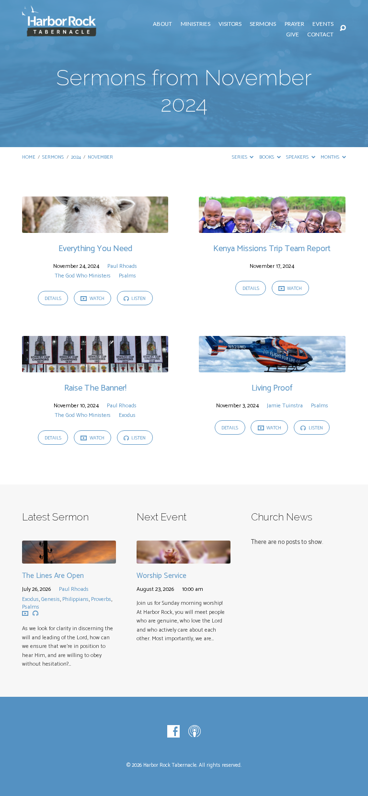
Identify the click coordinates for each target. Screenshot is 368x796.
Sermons (263, 24)
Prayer (294, 24)
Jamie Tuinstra (285, 405)
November (100, 157)
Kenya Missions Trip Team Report (272, 249)
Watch (96, 298)
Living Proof (272, 388)
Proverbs (101, 599)
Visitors (230, 24)
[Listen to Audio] (35, 613)
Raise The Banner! (95, 388)
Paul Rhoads (122, 266)
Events (323, 24)
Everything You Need (95, 249)
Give (292, 34)
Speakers (298, 157)
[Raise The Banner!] (95, 367)
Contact (320, 34)
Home (28, 157)
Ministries (195, 24)
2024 (76, 157)
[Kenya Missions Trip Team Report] (272, 227)
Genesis (50, 599)
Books (267, 157)
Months (330, 157)
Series (240, 157)
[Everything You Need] (95, 227)
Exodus (127, 415)
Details (53, 298)
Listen (138, 298)
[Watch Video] (25, 614)
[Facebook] (173, 732)
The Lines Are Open (53, 576)
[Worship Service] (183, 558)
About (162, 24)
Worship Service (161, 576)
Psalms (127, 275)
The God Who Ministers (83, 275)
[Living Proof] (272, 367)
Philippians (75, 599)
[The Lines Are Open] (69, 558)
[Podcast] (194, 732)
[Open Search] (343, 28)
